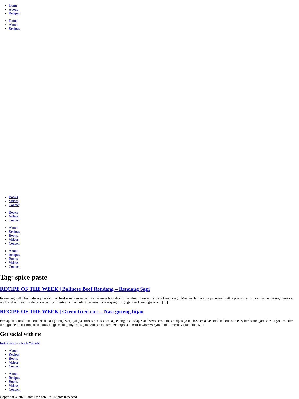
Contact (14, 205)
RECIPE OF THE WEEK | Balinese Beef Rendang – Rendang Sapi (75, 289)
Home (13, 5)
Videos (13, 201)
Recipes (14, 13)
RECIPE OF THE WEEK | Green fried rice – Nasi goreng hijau (72, 311)
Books (13, 197)
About (13, 9)
